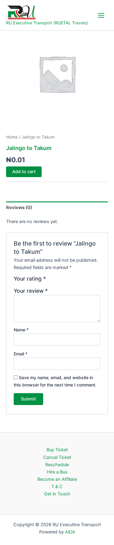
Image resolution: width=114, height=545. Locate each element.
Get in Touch (57, 494)
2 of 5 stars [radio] (58, 281)
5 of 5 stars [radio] (77, 281)
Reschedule (57, 464)
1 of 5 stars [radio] (51, 281)
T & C (57, 486)
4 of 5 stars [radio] (71, 281)
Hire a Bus (57, 472)
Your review (31, 291)
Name (21, 329)
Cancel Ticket (57, 457)
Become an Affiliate (57, 479)
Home (12, 137)
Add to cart (24, 171)
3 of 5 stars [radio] (64, 281)
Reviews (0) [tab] (19, 207)
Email (20, 353)
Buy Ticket (57, 449)
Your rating (30, 279)
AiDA (70, 532)
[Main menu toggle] (101, 15)
